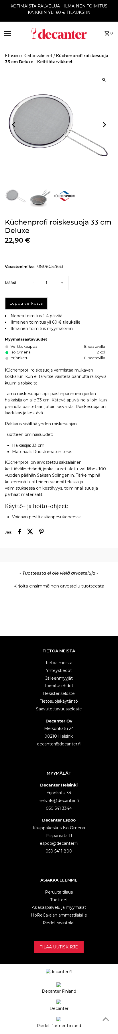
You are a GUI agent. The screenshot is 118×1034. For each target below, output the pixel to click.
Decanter (59, 1008)
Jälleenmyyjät (59, 678)
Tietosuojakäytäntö (59, 701)
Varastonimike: (19, 266)
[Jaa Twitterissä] (30, 532)
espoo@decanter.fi (59, 843)
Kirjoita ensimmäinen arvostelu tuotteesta (58, 586)
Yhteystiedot (59, 670)
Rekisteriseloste (59, 693)
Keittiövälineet (37, 55)
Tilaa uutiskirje (59, 947)
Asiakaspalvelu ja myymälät (59, 907)
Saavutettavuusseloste (59, 709)
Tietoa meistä (58, 662)
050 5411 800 (59, 851)
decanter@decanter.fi (59, 744)
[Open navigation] (15, 33)
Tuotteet (59, 899)
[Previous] (14, 124)
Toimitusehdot (58, 685)
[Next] (103, 124)
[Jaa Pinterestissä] (41, 532)
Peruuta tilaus (59, 892)
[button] (58, 585)
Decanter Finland (59, 991)
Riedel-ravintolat (59, 922)
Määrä (10, 283)
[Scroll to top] (105, 1018)
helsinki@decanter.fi (59, 800)
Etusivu (12, 55)
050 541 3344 (59, 808)
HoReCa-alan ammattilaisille (59, 915)
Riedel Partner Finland (59, 1025)
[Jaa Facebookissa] (19, 532)
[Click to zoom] (103, 79)
